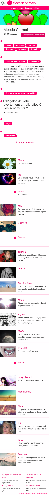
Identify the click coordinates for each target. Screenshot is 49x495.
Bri (19, 422)
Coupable (35, 49)
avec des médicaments (15, 61)
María (21, 299)
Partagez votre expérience (33, 34)
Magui (21, 160)
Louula (21, 268)
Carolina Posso (25, 283)
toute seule (34, 61)
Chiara (21, 237)
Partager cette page (25, 142)
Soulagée (19, 45)
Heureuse (9, 49)
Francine (22, 454)
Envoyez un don (8, 485)
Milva (20, 206)
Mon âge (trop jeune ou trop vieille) (20, 93)
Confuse (31, 45)
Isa (19, 174)
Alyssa (21, 314)
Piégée (8, 45)
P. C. (20, 439)
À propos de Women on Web (11, 476)
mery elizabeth (25, 377)
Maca (21, 191)
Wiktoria (22, 362)
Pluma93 (22, 347)
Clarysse (22, 222)
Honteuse (22, 49)
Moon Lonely (24, 391)
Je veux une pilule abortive (24, 8)
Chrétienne (10, 135)
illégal (7, 123)
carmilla (22, 251)
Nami (20, 406)
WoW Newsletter (33, 485)
